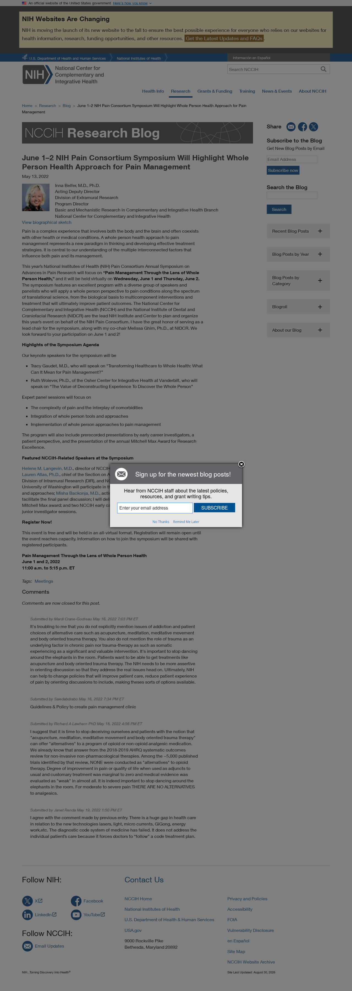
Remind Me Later (186, 521)
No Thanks (161, 521)
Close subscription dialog (241, 465)
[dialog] (176, 495)
